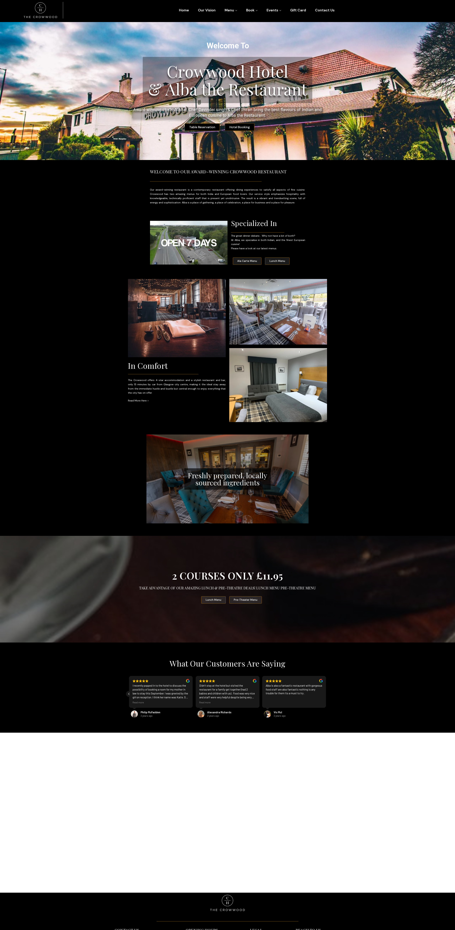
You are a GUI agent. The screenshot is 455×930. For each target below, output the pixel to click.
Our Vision (207, 10)
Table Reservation (204, 120)
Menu (229, 10)
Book (250, 10)
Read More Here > (138, 400)
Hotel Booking (239, 120)
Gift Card (298, 10)
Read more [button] (203, 702)
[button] (129, 694)
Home (184, 10)
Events (272, 10)
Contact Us (324, 10)
